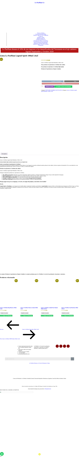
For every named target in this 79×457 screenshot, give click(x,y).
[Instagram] (68, 346)
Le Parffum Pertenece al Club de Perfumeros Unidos (39, 363)
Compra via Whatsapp (7, 315)
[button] (2, 454)
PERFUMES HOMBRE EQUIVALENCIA (54, 90)
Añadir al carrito (49, 86)
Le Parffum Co (39, 2)
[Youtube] (64, 346)
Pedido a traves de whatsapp (64, 86)
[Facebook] (57, 346)
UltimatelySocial (47, 388)
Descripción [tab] (4, 153)
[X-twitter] (60, 346)
